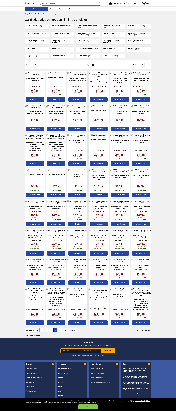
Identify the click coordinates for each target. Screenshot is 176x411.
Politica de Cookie (140, 401)
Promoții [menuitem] (62, 9)
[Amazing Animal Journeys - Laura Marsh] (120, 136)
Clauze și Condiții (42, 402)
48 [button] (146, 65)
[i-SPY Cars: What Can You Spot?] (141, 171)
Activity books (34, 26)
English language (111, 33)
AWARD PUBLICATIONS (118, 310)
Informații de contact (64, 368)
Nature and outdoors (87, 48)
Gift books (83, 41)
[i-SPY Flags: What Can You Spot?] (141, 203)
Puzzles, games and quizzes (135, 49)
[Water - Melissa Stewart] (98, 106)
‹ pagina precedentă (32, 330)
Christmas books (136, 26)
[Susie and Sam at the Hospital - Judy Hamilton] (35, 107)
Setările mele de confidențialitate (100, 382)
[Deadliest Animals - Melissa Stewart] (141, 136)
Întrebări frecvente (31, 391)
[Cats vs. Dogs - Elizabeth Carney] (77, 136)
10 (60, 330)
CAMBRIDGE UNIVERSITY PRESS (98, 308)
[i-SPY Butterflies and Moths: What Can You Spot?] (99, 171)
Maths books (33, 48)
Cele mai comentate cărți (97, 373)
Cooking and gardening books (60, 34)
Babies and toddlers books (87, 26)
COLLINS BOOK (33, 86)
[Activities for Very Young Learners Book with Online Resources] (99, 292)
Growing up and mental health (111, 41)
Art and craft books (61, 26)
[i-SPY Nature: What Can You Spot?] (120, 107)
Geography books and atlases (60, 41)
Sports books (84, 56)
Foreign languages (35, 41)
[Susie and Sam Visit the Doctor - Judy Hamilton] (56, 107)
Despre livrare (30, 387)
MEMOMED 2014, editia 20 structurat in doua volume (135, 388)
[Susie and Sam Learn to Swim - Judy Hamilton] (141, 74)
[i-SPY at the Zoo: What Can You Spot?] (77, 261)
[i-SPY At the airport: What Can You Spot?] (120, 261)
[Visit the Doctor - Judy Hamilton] (77, 107)
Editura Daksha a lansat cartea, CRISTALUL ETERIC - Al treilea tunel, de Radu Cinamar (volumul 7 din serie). (135, 370)
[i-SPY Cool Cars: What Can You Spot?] (56, 232)
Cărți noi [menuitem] (53, 9)
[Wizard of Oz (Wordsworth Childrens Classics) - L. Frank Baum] (35, 292)
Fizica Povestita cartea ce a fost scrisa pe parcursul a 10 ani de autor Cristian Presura (135, 376)
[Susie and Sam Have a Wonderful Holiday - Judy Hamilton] (99, 76)
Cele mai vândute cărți (96, 368)
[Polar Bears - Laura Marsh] (56, 170)
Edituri (60, 387)
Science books (59, 56)
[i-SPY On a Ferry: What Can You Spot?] (99, 232)
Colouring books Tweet (37, 33)
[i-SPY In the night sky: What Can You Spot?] (141, 232)
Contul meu (116, 3)
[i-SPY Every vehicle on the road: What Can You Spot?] (56, 261)
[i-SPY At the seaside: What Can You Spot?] (77, 203)
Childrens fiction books (111, 26)
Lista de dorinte (132, 3)
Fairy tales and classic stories (136, 34)
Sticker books (110, 56)
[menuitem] (36, 9)
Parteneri (60, 396)
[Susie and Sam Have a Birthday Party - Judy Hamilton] (120, 74)
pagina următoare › (69, 330)
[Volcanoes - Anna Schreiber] (77, 170)
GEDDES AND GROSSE (76, 86)
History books (135, 41)
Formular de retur (63, 373)
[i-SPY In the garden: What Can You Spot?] (77, 232)
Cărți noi (60, 377)
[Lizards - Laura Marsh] (98, 135)
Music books (58, 48)
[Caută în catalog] (100, 3)
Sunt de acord (88, 407)
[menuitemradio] (97, 65)
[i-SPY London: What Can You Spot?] (99, 261)
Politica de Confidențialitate (34, 377)
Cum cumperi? (30, 382)
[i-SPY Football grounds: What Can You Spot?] (35, 232)
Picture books (110, 48)
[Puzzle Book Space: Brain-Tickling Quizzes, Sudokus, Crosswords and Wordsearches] (35, 138)
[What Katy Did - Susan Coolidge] (77, 290)
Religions (31, 56)
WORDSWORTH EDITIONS (33, 310)
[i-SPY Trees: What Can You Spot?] (120, 232)
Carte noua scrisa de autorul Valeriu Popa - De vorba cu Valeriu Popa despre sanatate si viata (136, 382)
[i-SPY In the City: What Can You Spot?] (141, 107)
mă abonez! (108, 351)
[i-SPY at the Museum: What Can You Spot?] (56, 203)
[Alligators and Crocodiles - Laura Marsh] (35, 74)
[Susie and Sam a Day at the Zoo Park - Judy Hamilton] (77, 74)
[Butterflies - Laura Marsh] (35, 170)
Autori (60, 391)
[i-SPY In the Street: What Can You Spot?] (99, 203)
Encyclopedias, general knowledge (86, 34)
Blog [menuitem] (81, 9)
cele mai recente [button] (42, 65)
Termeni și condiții (31, 368)
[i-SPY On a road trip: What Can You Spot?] (120, 203)
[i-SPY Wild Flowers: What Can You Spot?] (35, 203)
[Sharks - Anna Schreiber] (56, 73)
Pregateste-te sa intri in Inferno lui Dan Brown (136, 394)
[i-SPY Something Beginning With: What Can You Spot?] (120, 171)
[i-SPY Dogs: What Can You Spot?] (141, 261)
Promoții (60, 382)
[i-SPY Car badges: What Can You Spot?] (35, 261)
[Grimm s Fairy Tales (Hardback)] (120, 290)
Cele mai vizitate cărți (96, 377)
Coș (147, 3)
